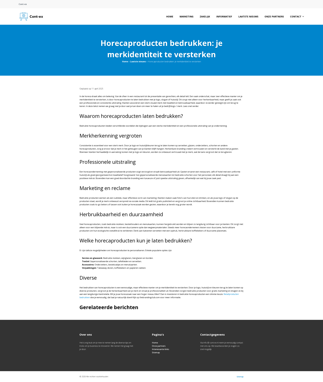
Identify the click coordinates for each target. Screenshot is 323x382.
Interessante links (160, 349)
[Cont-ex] (31, 16)
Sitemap (156, 352)
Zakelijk (205, 16)
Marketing (186, 16)
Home (169, 16)
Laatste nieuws (248, 16)
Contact (295, 16)
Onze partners (274, 16)
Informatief (224, 16)
